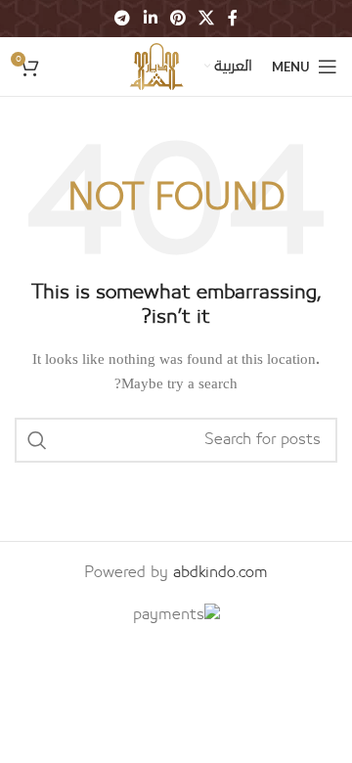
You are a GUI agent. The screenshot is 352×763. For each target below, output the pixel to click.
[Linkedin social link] (150, 18)
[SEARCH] (37, 440)
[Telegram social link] (123, 18)
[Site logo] (156, 65)
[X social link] (207, 18)
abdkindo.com (220, 572)
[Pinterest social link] (177, 18)
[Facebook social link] (232, 18)
